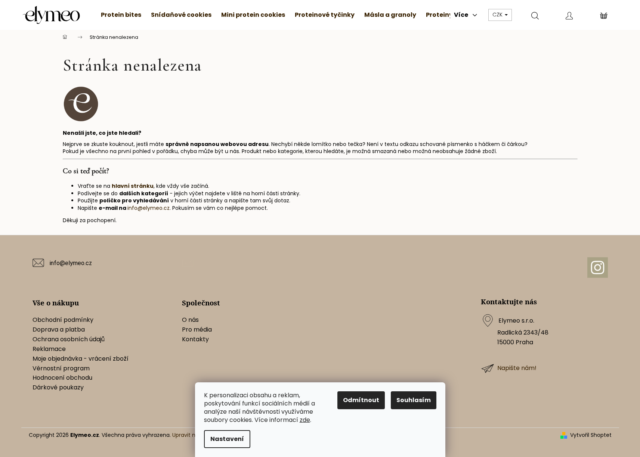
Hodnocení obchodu (62, 378)
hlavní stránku (133, 186)
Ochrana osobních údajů (69, 339)
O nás (190, 320)
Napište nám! (517, 368)
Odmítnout (361, 400)
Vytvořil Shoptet (591, 435)
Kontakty (195, 339)
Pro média (197, 330)
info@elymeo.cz (148, 208)
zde (305, 420)
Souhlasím (413, 400)
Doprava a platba (59, 330)
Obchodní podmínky (63, 320)
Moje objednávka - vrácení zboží (81, 359)
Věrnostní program (61, 368)
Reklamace (49, 349)
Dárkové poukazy (58, 387)
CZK (498, 14)
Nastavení (227, 439)
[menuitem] (121, 15)
